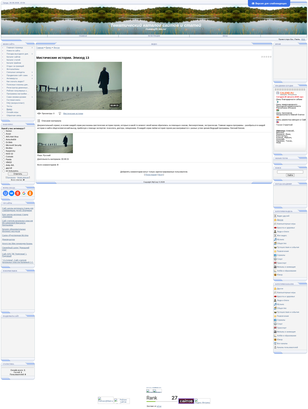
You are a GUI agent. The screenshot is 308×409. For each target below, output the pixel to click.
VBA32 (9, 162)
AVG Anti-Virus (12, 137)
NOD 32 (9, 154)
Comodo (9, 157)
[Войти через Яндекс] (17, 193)
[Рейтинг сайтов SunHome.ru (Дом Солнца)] (122, 403)
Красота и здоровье (286, 228)
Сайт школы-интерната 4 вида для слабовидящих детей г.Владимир (17, 209)
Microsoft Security (14, 145)
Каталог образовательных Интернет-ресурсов (14, 230)
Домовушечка (8, 239)
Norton (9, 131)
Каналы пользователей (287, 347)
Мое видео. (282, 235)
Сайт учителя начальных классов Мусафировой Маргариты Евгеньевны (17, 223)
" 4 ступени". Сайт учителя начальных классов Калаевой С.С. (18, 261)
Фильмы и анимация (286, 267)
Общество (281, 243)
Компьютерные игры (286, 224)
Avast (8, 134)
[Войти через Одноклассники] (30, 193)
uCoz (159, 406)
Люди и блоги (283, 232)
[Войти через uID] (5, 193)
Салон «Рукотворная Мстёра (15, 235)
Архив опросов (23, 177)
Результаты (11, 177)
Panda (8, 159)
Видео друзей (283, 216)
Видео (48, 47)
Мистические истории (73, 113)
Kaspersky (10, 151)
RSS (303, 39)
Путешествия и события (288, 247)
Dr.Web (9, 142)
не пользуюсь (12, 171)
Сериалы (281, 255)
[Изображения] (55, 143)
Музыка (280, 239)
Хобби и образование (286, 271)
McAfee (9, 148)
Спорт (280, 259)
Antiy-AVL (10, 165)
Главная (83, 36)
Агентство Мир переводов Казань (17, 243)
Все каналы (282, 343)
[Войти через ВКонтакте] (11, 193)
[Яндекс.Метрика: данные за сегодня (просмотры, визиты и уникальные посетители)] (202, 401)
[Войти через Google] (24, 193)
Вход (225, 36)
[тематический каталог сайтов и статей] (186, 403)
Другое (56, 47)
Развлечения (283, 251)
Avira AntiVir (11, 139)
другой (9, 168)
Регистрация (154, 36)
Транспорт (281, 263)
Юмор (280, 275)
